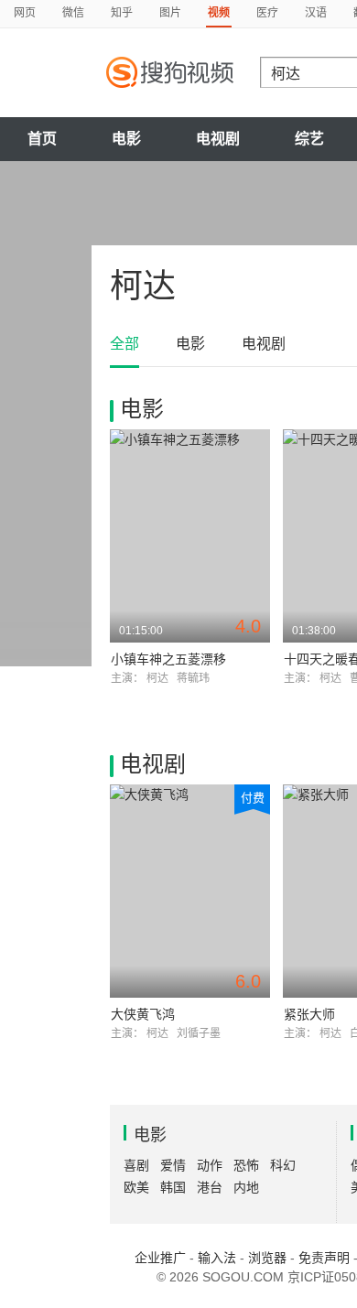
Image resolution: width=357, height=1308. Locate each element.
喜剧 (136, 1165)
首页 (42, 138)
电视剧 (218, 138)
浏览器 (267, 1257)
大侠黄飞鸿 (143, 1014)
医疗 (267, 12)
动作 (209, 1165)
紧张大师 (309, 1014)
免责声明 (324, 1257)
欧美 (136, 1187)
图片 (170, 12)
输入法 (217, 1257)
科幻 (283, 1165)
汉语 (316, 12)
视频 (219, 12)
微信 (73, 12)
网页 (25, 12)
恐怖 (246, 1165)
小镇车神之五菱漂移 (168, 659)
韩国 (173, 1187)
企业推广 (160, 1257)
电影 (126, 138)
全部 (124, 343)
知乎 (122, 12)
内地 (246, 1187)
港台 (209, 1187)
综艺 (309, 138)
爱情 (173, 1165)
